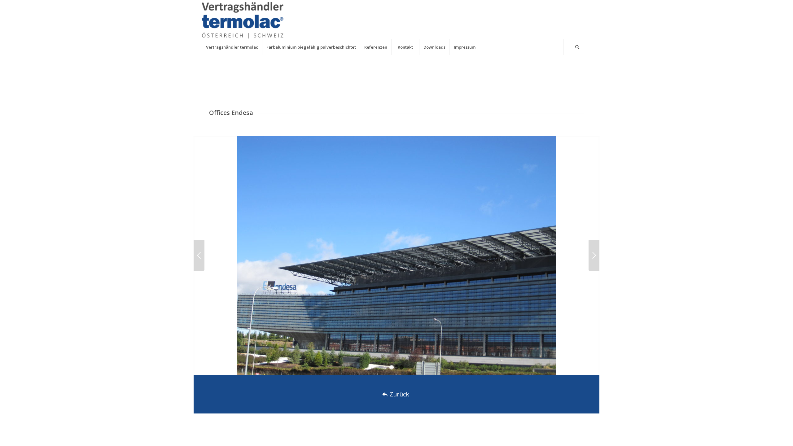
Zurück (199, 255)
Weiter (594, 255)
